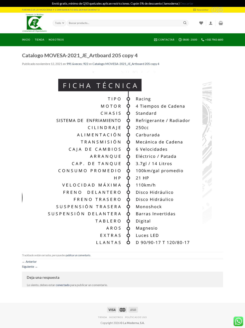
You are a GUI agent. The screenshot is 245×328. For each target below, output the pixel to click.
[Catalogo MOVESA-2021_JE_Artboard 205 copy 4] (117, 158)
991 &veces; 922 (77, 63)
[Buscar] (185, 23)
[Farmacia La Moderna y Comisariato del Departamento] (34, 23)
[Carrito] (221, 23)
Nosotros (56, 39)
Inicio (26, 39)
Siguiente (30, 266)
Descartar (186, 3)
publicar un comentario (78, 255)
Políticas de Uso (136, 317)
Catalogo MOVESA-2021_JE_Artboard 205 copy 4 (125, 63)
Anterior (29, 261)
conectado (63, 285)
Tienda (39, 39)
